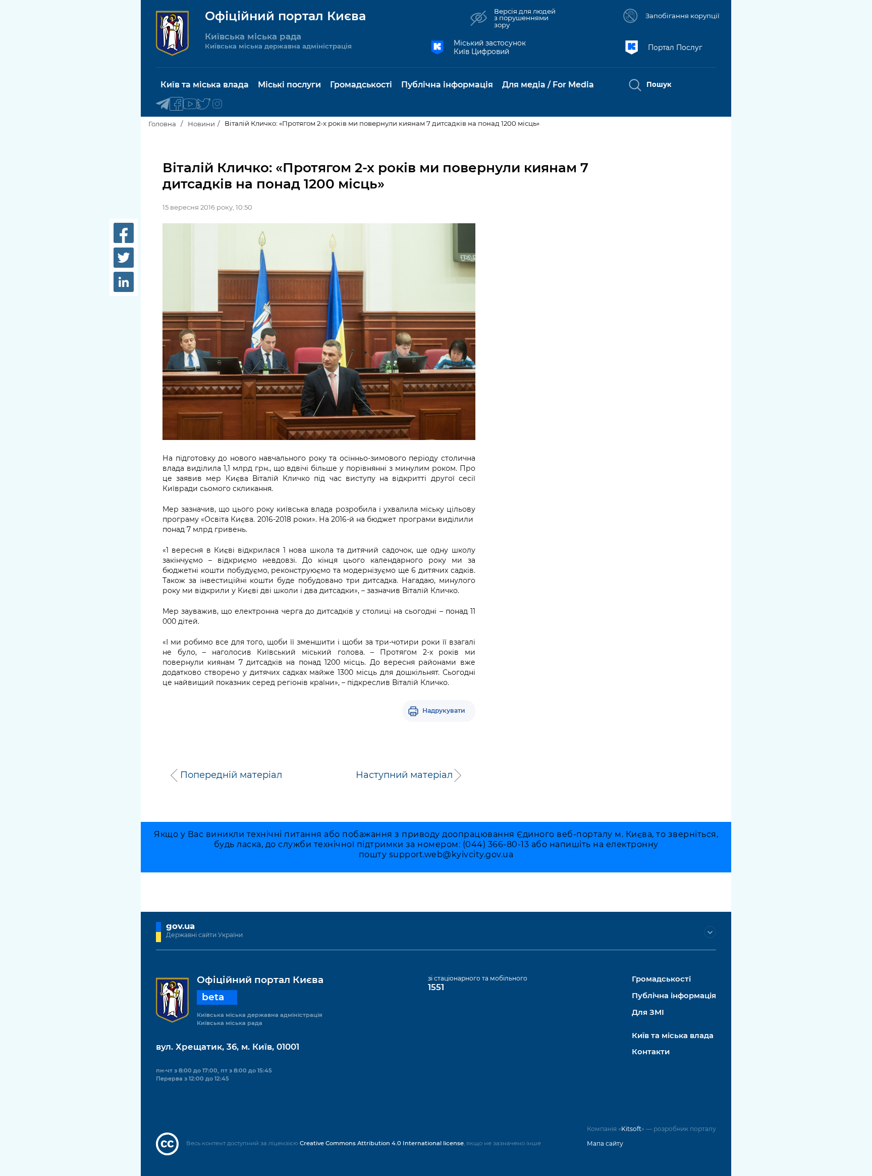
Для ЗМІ (648, 1012)
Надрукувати (443, 710)
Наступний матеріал (404, 774)
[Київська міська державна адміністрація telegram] (163, 104)
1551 (436, 987)
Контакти (651, 1052)
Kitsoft (631, 1129)
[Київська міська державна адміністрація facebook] (176, 104)
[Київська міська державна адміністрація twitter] (203, 104)
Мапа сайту (605, 1143)
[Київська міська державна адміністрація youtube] (190, 104)
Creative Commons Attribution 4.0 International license (382, 1143)
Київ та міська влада (673, 1036)
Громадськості (661, 979)
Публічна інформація (674, 996)
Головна (162, 124)
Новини (201, 124)
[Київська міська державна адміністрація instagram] (217, 104)
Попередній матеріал (231, 774)
